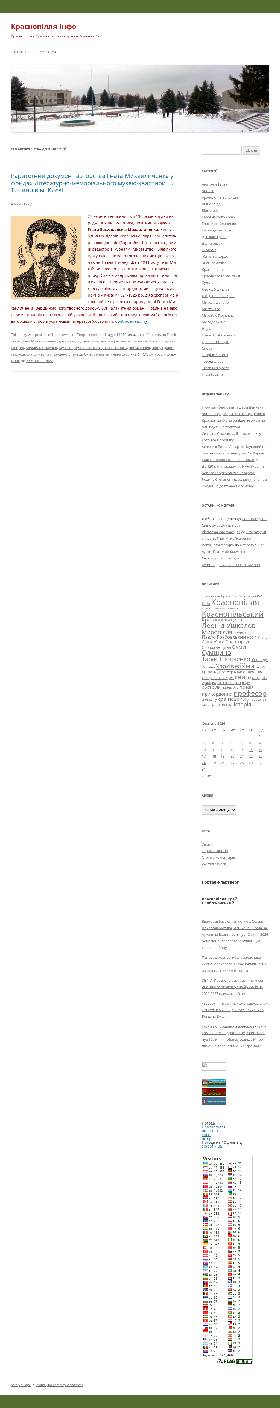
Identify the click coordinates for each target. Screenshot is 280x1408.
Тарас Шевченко (226, 659)
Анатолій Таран (215, 184)
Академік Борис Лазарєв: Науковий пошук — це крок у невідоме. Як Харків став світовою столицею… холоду (235, 453)
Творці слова (88, 334)
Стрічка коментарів (218, 857)
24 (204, 762)
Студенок (61, 354)
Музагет (66, 347)
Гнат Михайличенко (40, 341)
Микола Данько (215, 302)
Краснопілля (235, 602)
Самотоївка (213, 641)
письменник (139, 347)
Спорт (207, 348)
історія (242, 704)
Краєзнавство (213, 269)
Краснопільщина (222, 619)
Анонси (208, 190)
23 (260, 756)
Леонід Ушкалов (215, 289)
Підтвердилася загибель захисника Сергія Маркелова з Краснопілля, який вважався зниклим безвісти (234, 964)
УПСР (142, 354)
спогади (208, 699)
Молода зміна (213, 321)
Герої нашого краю (218, 217)
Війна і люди (212, 203)
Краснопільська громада (220, 608)
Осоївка (240, 632)
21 (242, 756)
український (230, 698)
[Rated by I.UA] (214, 1069)
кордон (259, 677)
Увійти (207, 844)
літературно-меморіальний (123, 341)
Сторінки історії (215, 354)
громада (211, 671)
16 (260, 749)
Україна (208, 667)
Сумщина (216, 652)
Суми (239, 646)
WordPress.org (214, 863)
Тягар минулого (215, 367)
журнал (83, 341)
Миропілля (157, 341)
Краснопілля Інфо (43, 26)
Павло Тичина (115, 347)
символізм (43, 354)
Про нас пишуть (215, 341)
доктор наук (231, 672)
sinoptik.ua (212, 1146)
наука (246, 683)
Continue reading (133, 321)
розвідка (25, 354)
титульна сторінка (121, 354)
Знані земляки (63, 334)
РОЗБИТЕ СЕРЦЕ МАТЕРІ (239, 564)
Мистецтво (211, 308)
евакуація (252, 671)
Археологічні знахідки (220, 197)
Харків (225, 666)
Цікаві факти (212, 374)
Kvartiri (208, 564)
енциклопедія (218, 677)
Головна (19, 52)
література (229, 682)
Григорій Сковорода (238, 596)
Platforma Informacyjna (221, 531)
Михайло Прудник (217, 315)
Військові (210, 210)
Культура (210, 282)
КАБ (260, 596)
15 (251, 749)
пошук (157, 347)
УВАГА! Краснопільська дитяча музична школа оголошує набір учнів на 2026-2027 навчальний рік (233, 987)
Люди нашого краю (218, 295)
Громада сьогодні (217, 230)
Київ (94, 341)
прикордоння (217, 693)
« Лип (206, 775)
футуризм (157, 354)
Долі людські (212, 243)
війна (245, 666)
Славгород (237, 641)
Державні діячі (214, 236)
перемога (230, 687)
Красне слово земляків (221, 276)
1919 (122, 334)
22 (251, 756)
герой (260, 667)
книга (243, 677)
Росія (252, 637)
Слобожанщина (216, 647)
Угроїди (259, 659)
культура (209, 682)
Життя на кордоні (216, 256)
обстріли (211, 687)
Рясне (262, 637)
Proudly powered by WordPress (59, 1385)
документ (67, 341)
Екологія (209, 249)
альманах (136, 334)
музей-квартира (88, 347)
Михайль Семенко (41, 347)
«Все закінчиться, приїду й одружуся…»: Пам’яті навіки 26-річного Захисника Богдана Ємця (235, 1010)
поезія (247, 687)
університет (256, 699)
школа (225, 704)
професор (250, 692)
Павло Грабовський (218, 335)
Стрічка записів (215, 850)
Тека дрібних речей (87, 354)
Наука (207, 328)
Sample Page (48, 52)
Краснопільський (233, 614)
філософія (209, 705)
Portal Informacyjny (218, 544)
